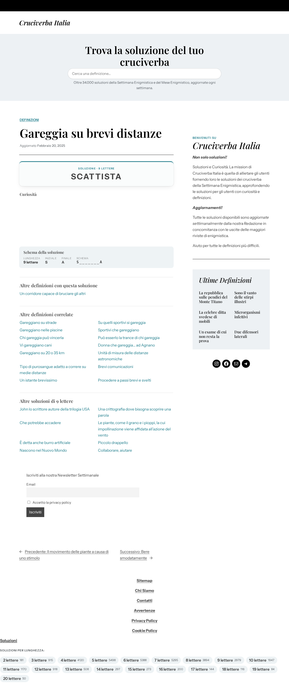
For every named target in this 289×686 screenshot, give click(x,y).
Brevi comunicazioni (115, 366)
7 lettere (162, 660)
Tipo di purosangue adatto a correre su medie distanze (53, 369)
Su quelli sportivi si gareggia (122, 322)
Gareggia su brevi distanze (91, 133)
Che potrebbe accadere (40, 422)
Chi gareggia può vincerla (42, 337)
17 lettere (199, 669)
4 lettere (68, 660)
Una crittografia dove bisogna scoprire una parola (134, 412)
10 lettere (257, 660)
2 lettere (10, 660)
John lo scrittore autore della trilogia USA (55, 409)
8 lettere (193, 660)
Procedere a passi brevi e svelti (124, 380)
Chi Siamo (144, 590)
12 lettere (43, 669)
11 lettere (11, 669)
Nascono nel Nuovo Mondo (43, 450)
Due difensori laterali (246, 334)
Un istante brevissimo (38, 380)
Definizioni (29, 120)
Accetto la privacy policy (51, 502)
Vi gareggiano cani (36, 345)
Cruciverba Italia (44, 22)
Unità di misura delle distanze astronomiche (123, 356)
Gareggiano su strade (38, 322)
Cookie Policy (144, 630)
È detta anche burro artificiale (45, 442)
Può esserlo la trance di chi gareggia (129, 337)
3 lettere (39, 660)
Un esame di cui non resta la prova (212, 336)
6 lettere (131, 660)
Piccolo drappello (113, 442)
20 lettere (12, 678)
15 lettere (136, 669)
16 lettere (167, 669)
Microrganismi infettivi (247, 314)
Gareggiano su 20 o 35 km (42, 353)
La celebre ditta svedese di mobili (212, 316)
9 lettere (225, 660)
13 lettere (73, 669)
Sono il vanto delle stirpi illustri (245, 297)
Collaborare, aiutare (115, 450)
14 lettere (105, 669)
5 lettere (99, 660)
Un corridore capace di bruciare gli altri (53, 293)
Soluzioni (8, 640)
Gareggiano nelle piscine (41, 330)
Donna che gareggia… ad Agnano (126, 345)
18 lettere (230, 669)
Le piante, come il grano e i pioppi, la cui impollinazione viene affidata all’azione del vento (134, 428)
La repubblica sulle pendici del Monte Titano (213, 297)
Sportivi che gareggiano (118, 330)
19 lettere (261, 669)
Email (30, 484)
